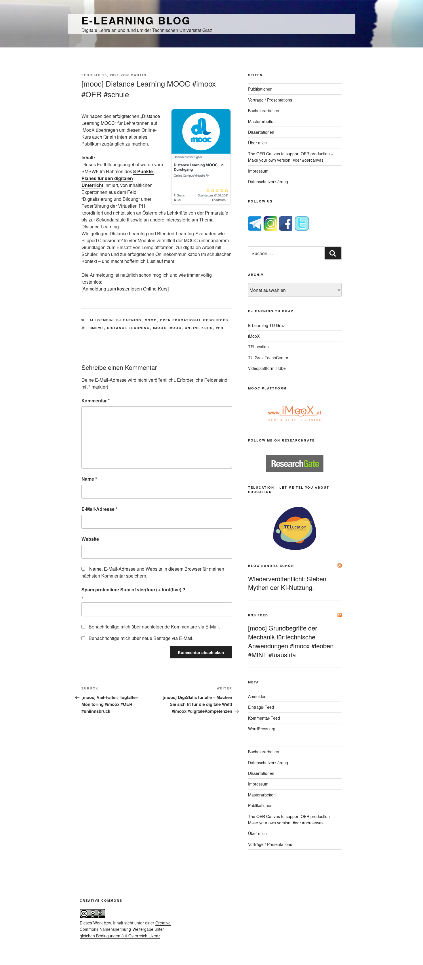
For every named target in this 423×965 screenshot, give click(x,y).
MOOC (151, 320)
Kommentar (95, 400)
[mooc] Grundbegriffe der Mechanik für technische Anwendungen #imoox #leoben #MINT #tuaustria (291, 641)
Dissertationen (261, 132)
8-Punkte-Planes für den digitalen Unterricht (117, 178)
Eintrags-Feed (261, 707)
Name (89, 478)
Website (90, 539)
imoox (160, 328)
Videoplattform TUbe (267, 368)
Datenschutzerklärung (268, 181)
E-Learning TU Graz (266, 325)
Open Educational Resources (194, 320)
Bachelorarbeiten (263, 110)
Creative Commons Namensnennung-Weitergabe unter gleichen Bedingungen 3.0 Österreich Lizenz (125, 929)
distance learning (128, 328)
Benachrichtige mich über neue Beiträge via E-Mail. (141, 638)
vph (220, 328)
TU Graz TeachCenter (268, 357)
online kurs (199, 328)
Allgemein (101, 320)
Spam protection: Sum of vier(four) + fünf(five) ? (133, 589)
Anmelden (257, 696)
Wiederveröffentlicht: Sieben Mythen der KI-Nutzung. (287, 583)
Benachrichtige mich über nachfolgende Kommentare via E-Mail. (154, 626)
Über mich (257, 143)
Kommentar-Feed (264, 718)
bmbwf (96, 328)
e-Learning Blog (136, 20)
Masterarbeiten (262, 121)
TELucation (258, 346)
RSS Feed (258, 615)
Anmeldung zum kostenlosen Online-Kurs (125, 288)
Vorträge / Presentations (270, 100)
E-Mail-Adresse (99, 509)
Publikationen (260, 89)
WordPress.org (261, 728)
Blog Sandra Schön (271, 565)
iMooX (254, 336)
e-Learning (129, 320)
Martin (138, 75)
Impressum (258, 171)
